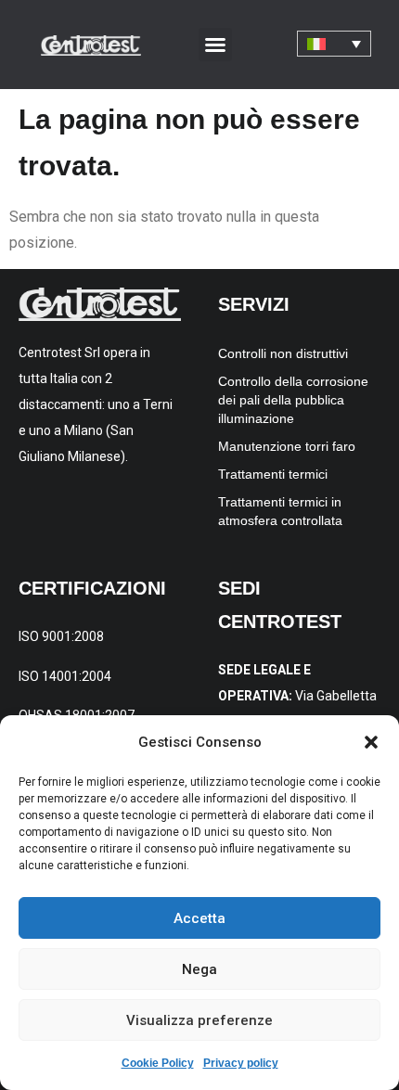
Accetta (199, 918)
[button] (371, 742)
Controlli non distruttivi (283, 353)
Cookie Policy (158, 1063)
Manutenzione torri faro (286, 446)
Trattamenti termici (273, 474)
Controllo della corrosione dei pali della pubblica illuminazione (293, 400)
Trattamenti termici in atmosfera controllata (280, 511)
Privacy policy (240, 1063)
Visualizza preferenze (199, 1020)
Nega (199, 969)
